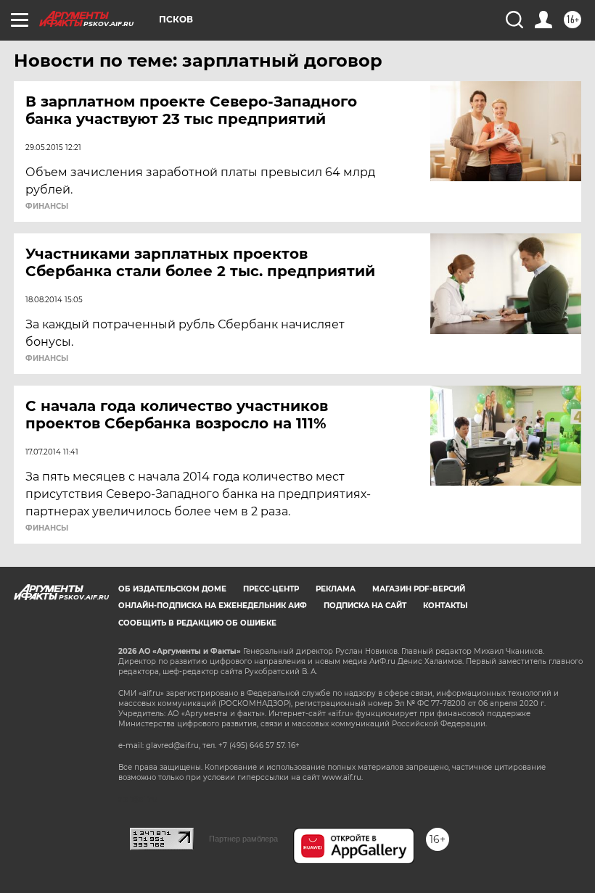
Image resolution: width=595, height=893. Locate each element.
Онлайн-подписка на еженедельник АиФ (212, 605)
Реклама (336, 589)
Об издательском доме (172, 589)
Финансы (46, 206)
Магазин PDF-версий (418, 589)
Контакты (445, 605)
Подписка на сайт (365, 605)
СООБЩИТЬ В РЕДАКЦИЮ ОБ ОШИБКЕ (197, 623)
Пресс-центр (271, 589)
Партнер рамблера (243, 838)
